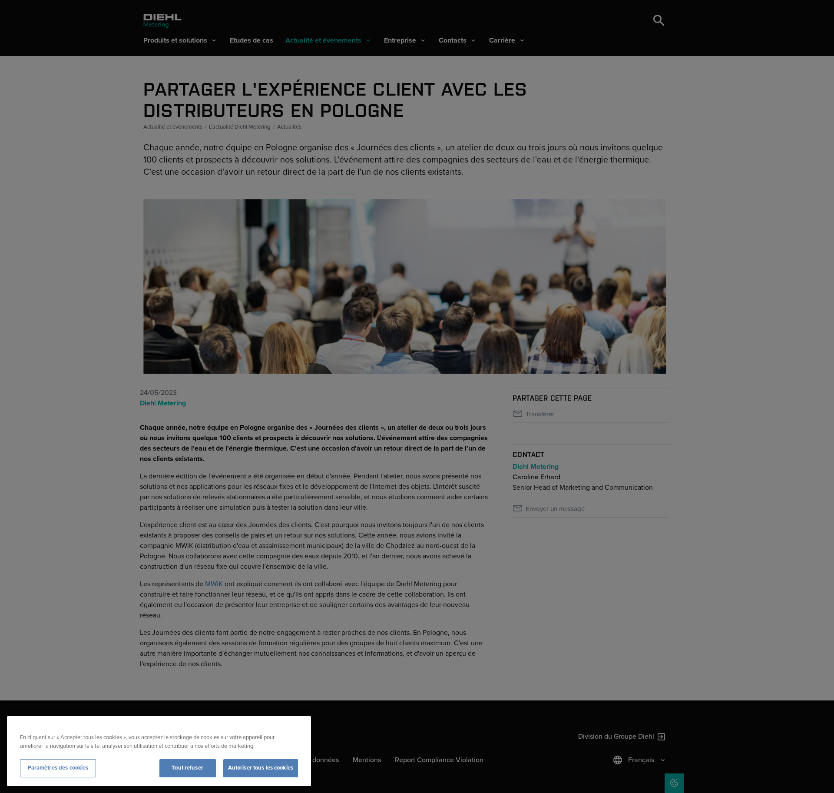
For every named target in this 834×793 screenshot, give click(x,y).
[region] (159, 751)
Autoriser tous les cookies (260, 767)
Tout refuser (187, 767)
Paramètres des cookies (58, 767)
